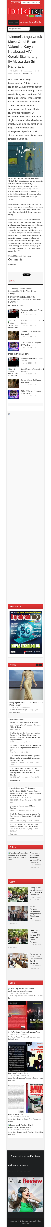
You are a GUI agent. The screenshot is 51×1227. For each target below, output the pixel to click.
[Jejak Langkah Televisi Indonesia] (21, 989)
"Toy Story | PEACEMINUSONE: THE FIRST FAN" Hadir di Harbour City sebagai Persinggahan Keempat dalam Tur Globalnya (25, 771)
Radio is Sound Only (15, 1114)
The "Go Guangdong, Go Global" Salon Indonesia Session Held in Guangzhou (24, 825)
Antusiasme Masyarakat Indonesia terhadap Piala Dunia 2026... (35, 857)
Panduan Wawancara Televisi (18, 1073)
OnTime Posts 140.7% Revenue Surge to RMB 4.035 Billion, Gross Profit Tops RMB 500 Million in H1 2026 (25, 793)
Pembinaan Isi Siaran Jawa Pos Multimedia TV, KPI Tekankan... (36, 958)
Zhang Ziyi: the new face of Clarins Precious (22, 807)
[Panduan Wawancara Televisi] (26, 1071)
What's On (17, 74)
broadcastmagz (26, 71)
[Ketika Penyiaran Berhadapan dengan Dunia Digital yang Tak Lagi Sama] (18, 913)
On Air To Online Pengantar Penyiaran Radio (24, 1032)
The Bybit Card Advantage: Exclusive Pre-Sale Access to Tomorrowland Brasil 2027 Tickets (25, 816)
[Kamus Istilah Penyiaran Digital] (20, 1125)
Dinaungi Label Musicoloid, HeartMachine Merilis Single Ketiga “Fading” (22, 291)
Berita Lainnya (15, 780)
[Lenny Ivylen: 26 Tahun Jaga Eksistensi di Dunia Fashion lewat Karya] (28, 699)
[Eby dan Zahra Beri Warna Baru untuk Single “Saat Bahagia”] (13, 335)
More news (13, 834)
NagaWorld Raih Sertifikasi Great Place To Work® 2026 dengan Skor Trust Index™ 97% (25, 748)
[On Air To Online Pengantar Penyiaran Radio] (26, 1030)
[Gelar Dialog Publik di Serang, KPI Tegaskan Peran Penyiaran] (18, 936)
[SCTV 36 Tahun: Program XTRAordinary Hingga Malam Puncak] (13, 346)
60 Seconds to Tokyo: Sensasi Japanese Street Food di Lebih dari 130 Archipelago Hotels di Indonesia (25, 758)
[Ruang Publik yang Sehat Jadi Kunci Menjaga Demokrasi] (18, 894)
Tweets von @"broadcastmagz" (19, 1171)
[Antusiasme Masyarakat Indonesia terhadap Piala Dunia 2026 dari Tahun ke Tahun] (18, 859)
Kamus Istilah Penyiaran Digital (19, 1127)
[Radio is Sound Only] (26, 1112)
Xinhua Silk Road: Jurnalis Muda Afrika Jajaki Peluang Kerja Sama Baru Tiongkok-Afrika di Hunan (25, 725)
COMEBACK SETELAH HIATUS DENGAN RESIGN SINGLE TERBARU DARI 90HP (24, 299)
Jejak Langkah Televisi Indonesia (20, 991)
